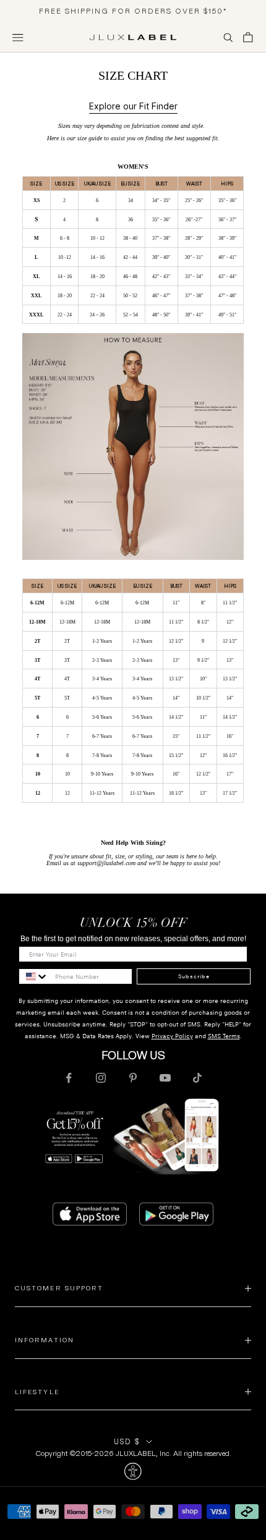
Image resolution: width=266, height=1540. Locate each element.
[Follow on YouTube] (165, 1078)
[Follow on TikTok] (197, 1078)
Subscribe (194, 976)
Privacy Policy (172, 1036)
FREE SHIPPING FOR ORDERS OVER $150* (133, 10)
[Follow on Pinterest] (133, 1078)
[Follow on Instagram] (101, 1078)
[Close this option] (133, 1471)
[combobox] (34, 976)
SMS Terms (224, 1036)
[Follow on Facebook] (68, 1078)
